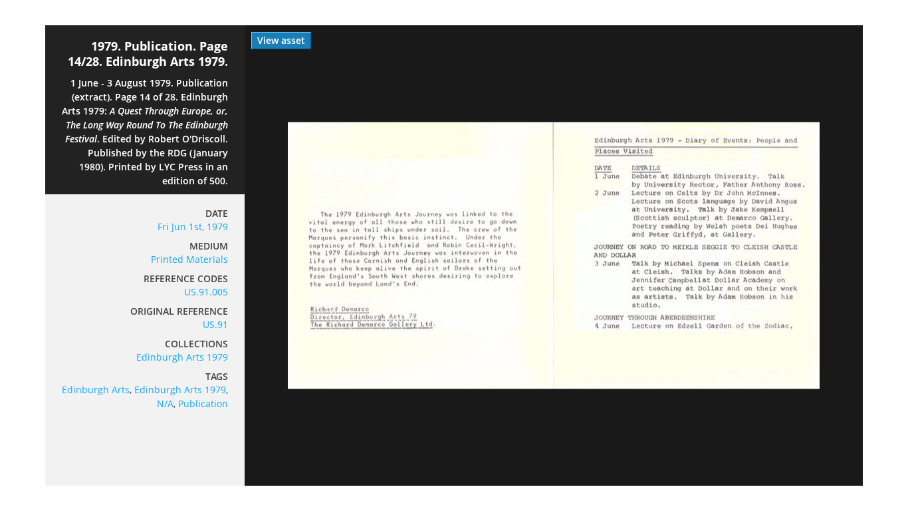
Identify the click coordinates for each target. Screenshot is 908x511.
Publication (203, 403)
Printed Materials (189, 259)
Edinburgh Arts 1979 (182, 357)
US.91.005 (206, 291)
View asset (281, 40)
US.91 (215, 324)
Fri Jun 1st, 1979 (193, 226)
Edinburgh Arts (96, 389)
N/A (165, 403)
